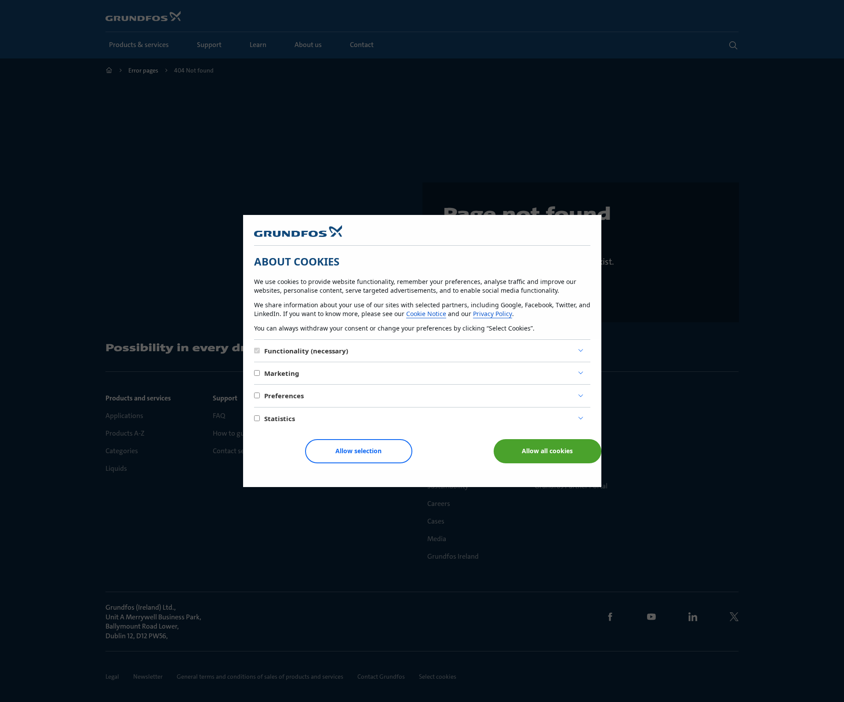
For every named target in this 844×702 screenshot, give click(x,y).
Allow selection (358, 451)
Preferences (284, 395)
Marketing (281, 373)
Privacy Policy (492, 313)
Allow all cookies (547, 451)
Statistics (279, 418)
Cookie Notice (426, 313)
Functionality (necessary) (306, 350)
